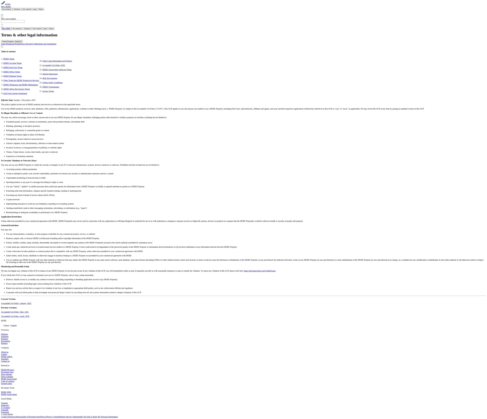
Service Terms (48, 91)
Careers (4, 354)
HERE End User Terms (12, 67)
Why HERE (6, 7)
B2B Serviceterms (49, 78)
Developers (5, 341)
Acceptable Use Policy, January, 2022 (16, 303)
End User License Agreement (15, 93)
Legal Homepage (8, 44)
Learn (35, 9)
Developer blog (7, 372)
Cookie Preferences (9, 417)
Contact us (5, 361)
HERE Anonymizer (9, 394)
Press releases (6, 374)
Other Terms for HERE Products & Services (21, 80)
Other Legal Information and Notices (57, 61)
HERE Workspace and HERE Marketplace (20, 85)
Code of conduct (7, 381)
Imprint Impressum (50, 74)
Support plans (6, 383)
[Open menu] (2, 16)
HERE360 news (7, 370)
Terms (17, 44)
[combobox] (243, 22)
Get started (26, 9)
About (41, 9)
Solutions (17, 9)
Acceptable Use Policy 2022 (53, 65)
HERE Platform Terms (12, 76)
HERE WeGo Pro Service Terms (16, 89)
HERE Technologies (50, 87)
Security (29, 44)
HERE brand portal (9, 379)
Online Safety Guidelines (52, 83)
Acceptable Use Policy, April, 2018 (15, 316)
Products (4, 339)
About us (4, 352)
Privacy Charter (53, 417)
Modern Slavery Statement (69, 417)
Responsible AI (23, 417)
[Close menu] (2, 26)
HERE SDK (6, 392)
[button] (243, 325)
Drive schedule (7, 377)
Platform (4, 334)
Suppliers (4, 359)
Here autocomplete (8, 19)
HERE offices (6, 356)
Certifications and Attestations (44, 44)
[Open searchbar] (2, 14)
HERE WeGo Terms (11, 72)
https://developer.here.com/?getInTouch (259, 271)
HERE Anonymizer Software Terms (57, 70)
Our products (7, 9)
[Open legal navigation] (2, 46)
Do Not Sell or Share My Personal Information (99, 417)
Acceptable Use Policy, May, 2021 (15, 312)
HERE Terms (8, 59)
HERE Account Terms (12, 63)
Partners (4, 343)
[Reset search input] (2, 24)
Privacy (23, 44)
